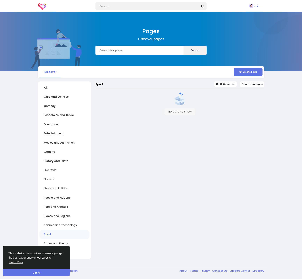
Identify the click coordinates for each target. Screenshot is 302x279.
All (45, 87)
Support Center (240, 271)
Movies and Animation (59, 142)
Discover (50, 72)
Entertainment (54, 133)
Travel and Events (56, 243)
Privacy (205, 271)
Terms (194, 271)
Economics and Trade (59, 115)
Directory (258, 271)
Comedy (50, 106)
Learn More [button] (16, 262)
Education (51, 124)
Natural (49, 179)
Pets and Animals (56, 207)
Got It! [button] (36, 272)
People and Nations (57, 198)
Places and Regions (57, 216)
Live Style (50, 170)
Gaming (49, 152)
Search (195, 50)
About (183, 271)
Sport (47, 234)
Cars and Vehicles (56, 97)
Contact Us (220, 271)
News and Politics (56, 188)
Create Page (250, 71)
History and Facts (56, 161)
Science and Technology (60, 225)
